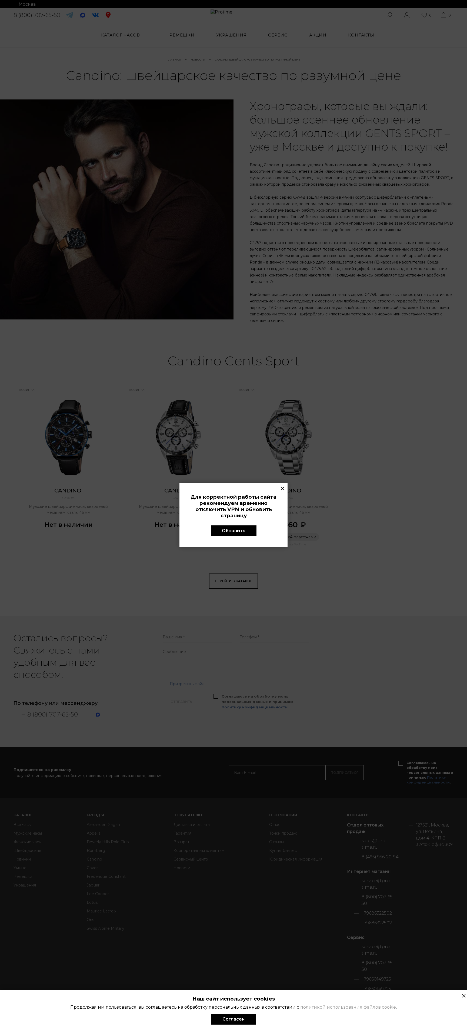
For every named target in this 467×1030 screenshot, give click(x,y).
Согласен (233, 1019)
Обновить (233, 530)
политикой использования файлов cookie (348, 1007)
